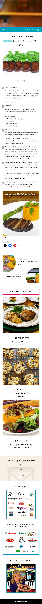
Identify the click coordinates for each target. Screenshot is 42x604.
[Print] (18, 80)
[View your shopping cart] (37, 29)
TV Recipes (8, 41)
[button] (24, 80)
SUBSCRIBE (21, 475)
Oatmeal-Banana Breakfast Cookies (21, 395)
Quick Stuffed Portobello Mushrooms (21, 343)
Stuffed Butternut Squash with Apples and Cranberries (21, 446)
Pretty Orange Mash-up (21, 276)
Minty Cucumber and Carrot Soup (21, 262)
